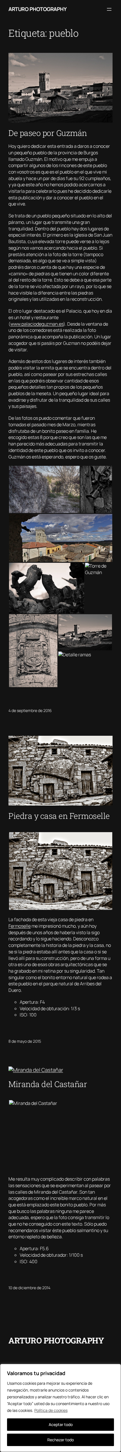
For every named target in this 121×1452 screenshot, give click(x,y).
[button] (44, 489)
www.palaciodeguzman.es (36, 324)
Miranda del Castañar (47, 1084)
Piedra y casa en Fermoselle (59, 816)
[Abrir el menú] (109, 9)
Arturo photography (37, 9)
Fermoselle (19, 926)
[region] (60, 1408)
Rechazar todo (60, 1439)
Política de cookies (51, 1410)
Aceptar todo (61, 1424)
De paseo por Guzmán (47, 133)
